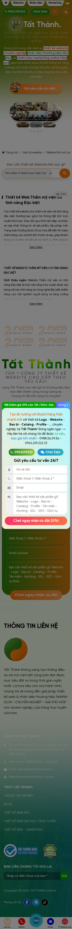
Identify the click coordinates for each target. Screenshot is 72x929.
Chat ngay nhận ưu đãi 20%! (36, 521)
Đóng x (63, 405)
